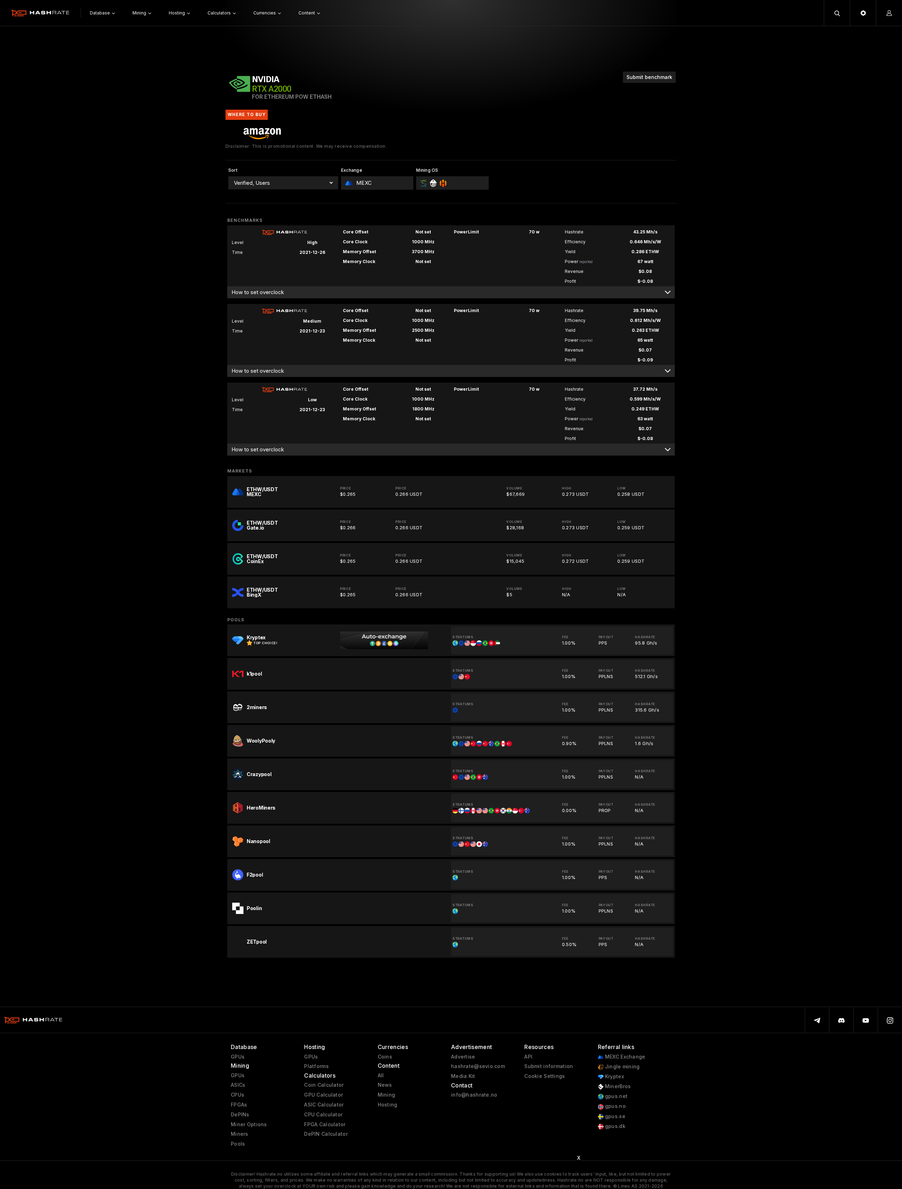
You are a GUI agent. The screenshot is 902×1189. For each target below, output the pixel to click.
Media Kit (463, 1076)
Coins (385, 1057)
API (528, 1057)
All (381, 1075)
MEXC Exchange (624, 1057)
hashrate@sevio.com (478, 1066)
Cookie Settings (544, 1076)
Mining (386, 1095)
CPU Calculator (323, 1114)
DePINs (240, 1114)
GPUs (238, 1057)
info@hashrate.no (474, 1095)
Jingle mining (622, 1066)
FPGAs (239, 1105)
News (385, 1085)
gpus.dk (614, 1126)
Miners (239, 1134)
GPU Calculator (323, 1095)
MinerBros (617, 1086)
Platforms (316, 1066)
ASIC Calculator (324, 1105)
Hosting (387, 1105)
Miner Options (249, 1124)
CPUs (237, 1095)
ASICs (238, 1085)
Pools (238, 1144)
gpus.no (615, 1106)
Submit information (548, 1066)
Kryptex (614, 1076)
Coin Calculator (324, 1085)
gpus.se (614, 1116)
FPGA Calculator (324, 1124)
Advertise (463, 1057)
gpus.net (616, 1096)
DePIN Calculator (325, 1134)
